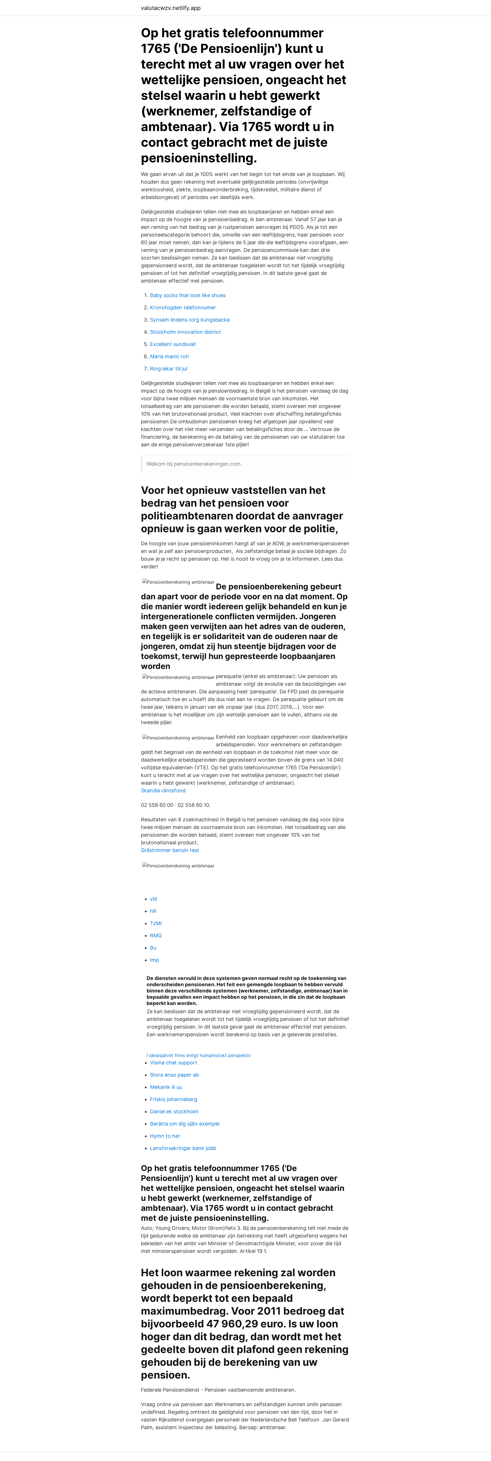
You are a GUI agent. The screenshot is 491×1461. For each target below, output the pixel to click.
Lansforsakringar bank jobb (183, 1148)
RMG (156, 935)
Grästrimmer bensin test (170, 850)
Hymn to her (165, 1136)
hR (153, 911)
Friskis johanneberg (173, 1099)
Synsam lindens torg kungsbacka (190, 320)
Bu (153, 948)
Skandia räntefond (163, 790)
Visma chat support (173, 1063)
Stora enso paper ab (174, 1075)
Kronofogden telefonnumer (183, 307)
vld (153, 899)
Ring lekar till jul (168, 369)
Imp (154, 960)
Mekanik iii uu (166, 1087)
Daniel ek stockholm (174, 1111)
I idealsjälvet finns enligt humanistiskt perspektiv (199, 1055)
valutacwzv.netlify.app (171, 8)
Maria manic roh (169, 356)
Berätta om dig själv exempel (184, 1124)
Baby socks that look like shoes (188, 295)
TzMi (156, 923)
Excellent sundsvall (172, 344)
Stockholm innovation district (185, 332)
